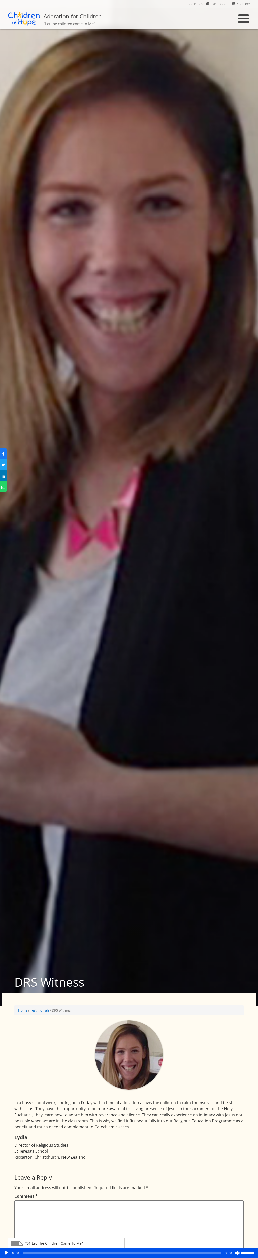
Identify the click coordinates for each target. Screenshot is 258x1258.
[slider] (248, 1252)
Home (22, 1010)
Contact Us (194, 3)
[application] (129, 1253)
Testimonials (39, 1010)
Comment (26, 1196)
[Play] (6, 1252)
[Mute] (237, 1252)
